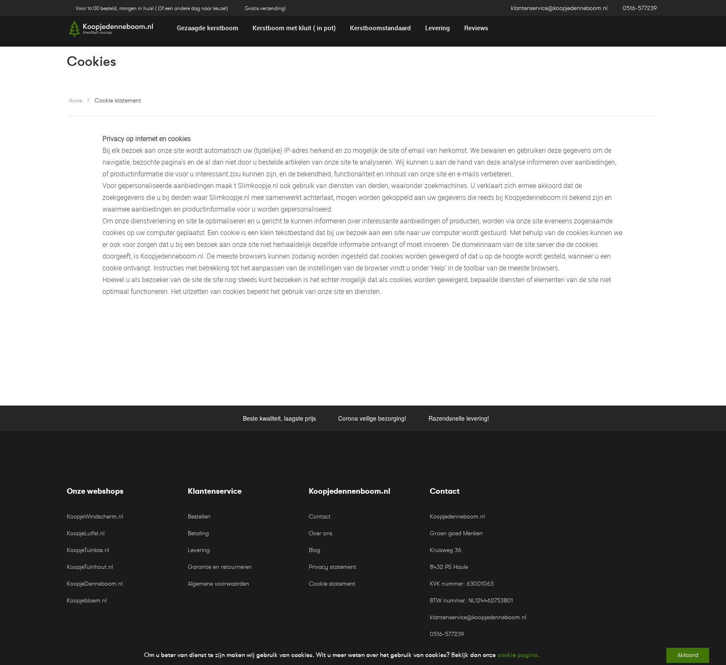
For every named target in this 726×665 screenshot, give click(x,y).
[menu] (363, 28)
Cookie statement (332, 583)
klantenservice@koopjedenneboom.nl (559, 8)
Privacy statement (332, 567)
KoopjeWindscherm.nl (95, 516)
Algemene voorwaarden (218, 583)
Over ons (320, 533)
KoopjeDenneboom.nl (95, 583)
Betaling (198, 533)
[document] (363, 655)
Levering (199, 550)
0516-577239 (640, 8)
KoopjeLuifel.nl (86, 533)
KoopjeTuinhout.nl (90, 567)
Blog (314, 550)
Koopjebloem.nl (87, 600)
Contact (320, 516)
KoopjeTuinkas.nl (88, 550)
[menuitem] (207, 28)
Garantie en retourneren (220, 567)
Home (75, 101)
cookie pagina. (518, 655)
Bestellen (199, 516)
